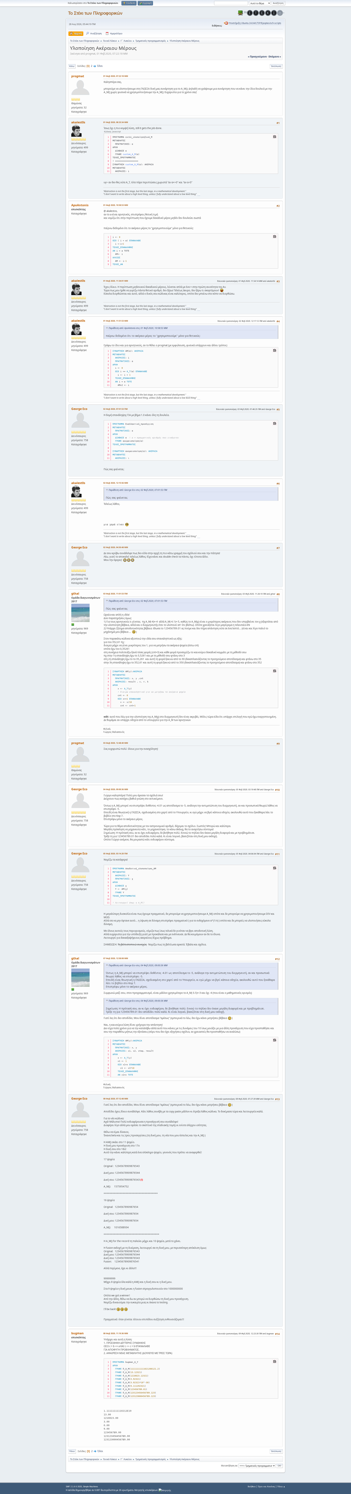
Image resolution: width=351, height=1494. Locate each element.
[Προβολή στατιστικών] (165, 1490)
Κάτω (71, 66)
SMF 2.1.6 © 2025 (74, 1486)
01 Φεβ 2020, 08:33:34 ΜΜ (115, 122)
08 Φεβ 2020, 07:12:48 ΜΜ (115, 1098)
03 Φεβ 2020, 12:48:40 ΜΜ (115, 743)
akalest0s (78, 122)
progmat (77, 76)
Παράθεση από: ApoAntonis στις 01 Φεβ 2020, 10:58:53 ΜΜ (138, 328)
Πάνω (72, 1451)
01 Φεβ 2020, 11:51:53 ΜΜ (115, 320)
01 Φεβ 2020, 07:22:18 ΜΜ (115, 76)
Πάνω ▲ (281, 1486)
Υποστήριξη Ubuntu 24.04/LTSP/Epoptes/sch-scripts (255, 23)
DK (198, 194)
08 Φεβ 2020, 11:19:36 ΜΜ (115, 1333)
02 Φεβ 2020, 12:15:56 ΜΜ (115, 482)
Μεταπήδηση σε (229, 1465)
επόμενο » (275, 56)
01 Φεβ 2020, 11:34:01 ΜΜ (115, 280)
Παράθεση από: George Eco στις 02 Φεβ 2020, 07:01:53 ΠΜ (138, 489)
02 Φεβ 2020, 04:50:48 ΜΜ (115, 547)
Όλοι (100, 66)
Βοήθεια (252, 1486)
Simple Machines (90, 1486)
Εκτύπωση (276, 66)
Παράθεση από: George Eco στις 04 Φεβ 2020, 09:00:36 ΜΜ (138, 965)
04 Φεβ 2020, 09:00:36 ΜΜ (115, 789)
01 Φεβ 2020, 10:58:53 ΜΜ (115, 205)
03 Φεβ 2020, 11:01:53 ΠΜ (115, 593)
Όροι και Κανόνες (266, 1486)
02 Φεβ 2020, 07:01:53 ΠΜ (115, 409)
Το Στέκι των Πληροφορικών (95, 13)
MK (188, 191)
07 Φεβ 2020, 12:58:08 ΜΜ (115, 958)
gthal (75, 594)
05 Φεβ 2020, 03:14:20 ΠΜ (115, 853)
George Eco (79, 409)
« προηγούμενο (257, 56)
